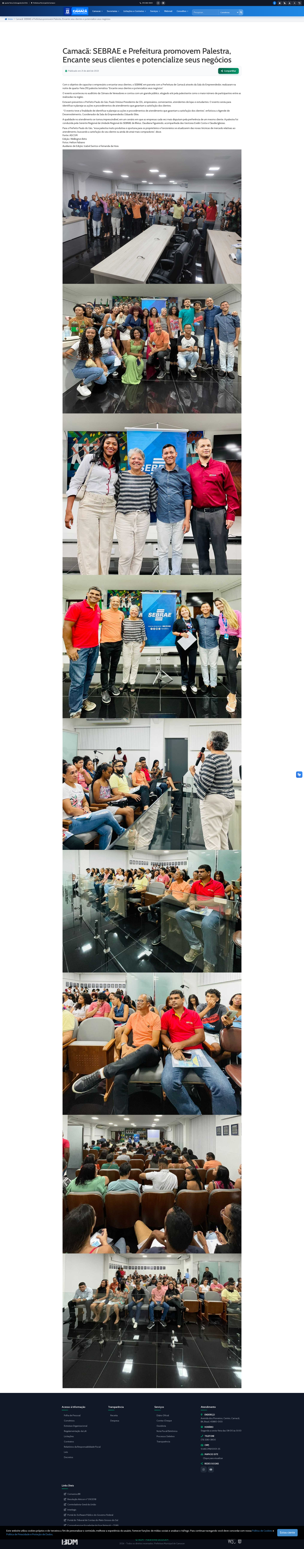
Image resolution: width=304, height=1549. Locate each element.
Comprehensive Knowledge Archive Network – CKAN (92, 1525)
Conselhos (181, 11)
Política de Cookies (262, 1530)
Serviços (154, 11)
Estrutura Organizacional (75, 1425)
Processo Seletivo (166, 1436)
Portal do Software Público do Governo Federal (90, 1515)
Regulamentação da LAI (75, 1431)
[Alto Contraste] (280, 3)
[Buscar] (241, 12)
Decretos (68, 1457)
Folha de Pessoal (72, 1415)
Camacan (96, 11)
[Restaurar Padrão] (299, 3)
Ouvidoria (161, 1425)
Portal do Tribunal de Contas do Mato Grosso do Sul (92, 1520)
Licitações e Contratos (134, 11)
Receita (114, 1415)
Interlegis (71, 1509)
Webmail (168, 11)
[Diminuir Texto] (294, 3)
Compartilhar (230, 71)
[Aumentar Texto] (290, 3)
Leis (66, 1452)
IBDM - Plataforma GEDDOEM (153, 1539)
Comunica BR (73, 1494)
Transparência (163, 1441)
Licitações (69, 1436)
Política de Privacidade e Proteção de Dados (29, 1534)
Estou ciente (287, 1532)
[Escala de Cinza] (285, 3)
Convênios (69, 1420)
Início (10, 19)
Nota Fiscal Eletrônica (167, 1431)
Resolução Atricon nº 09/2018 (81, 1499)
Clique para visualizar (213, 1458)
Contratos (69, 1441)
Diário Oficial (163, 1415)
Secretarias (112, 11)
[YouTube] (211, 1469)
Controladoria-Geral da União (81, 1504)
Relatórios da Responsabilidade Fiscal (82, 1446)
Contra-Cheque (164, 1420)
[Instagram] (203, 1469)
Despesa (114, 1420)
